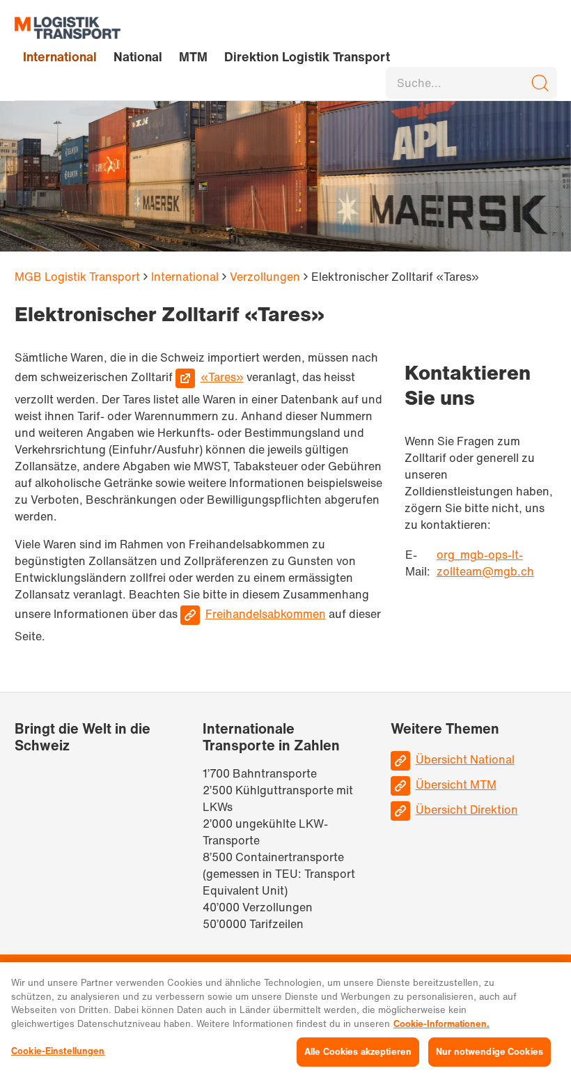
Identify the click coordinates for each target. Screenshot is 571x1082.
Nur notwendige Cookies (489, 1051)
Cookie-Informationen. (441, 1023)
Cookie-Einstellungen (58, 1051)
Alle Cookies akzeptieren (358, 1051)
